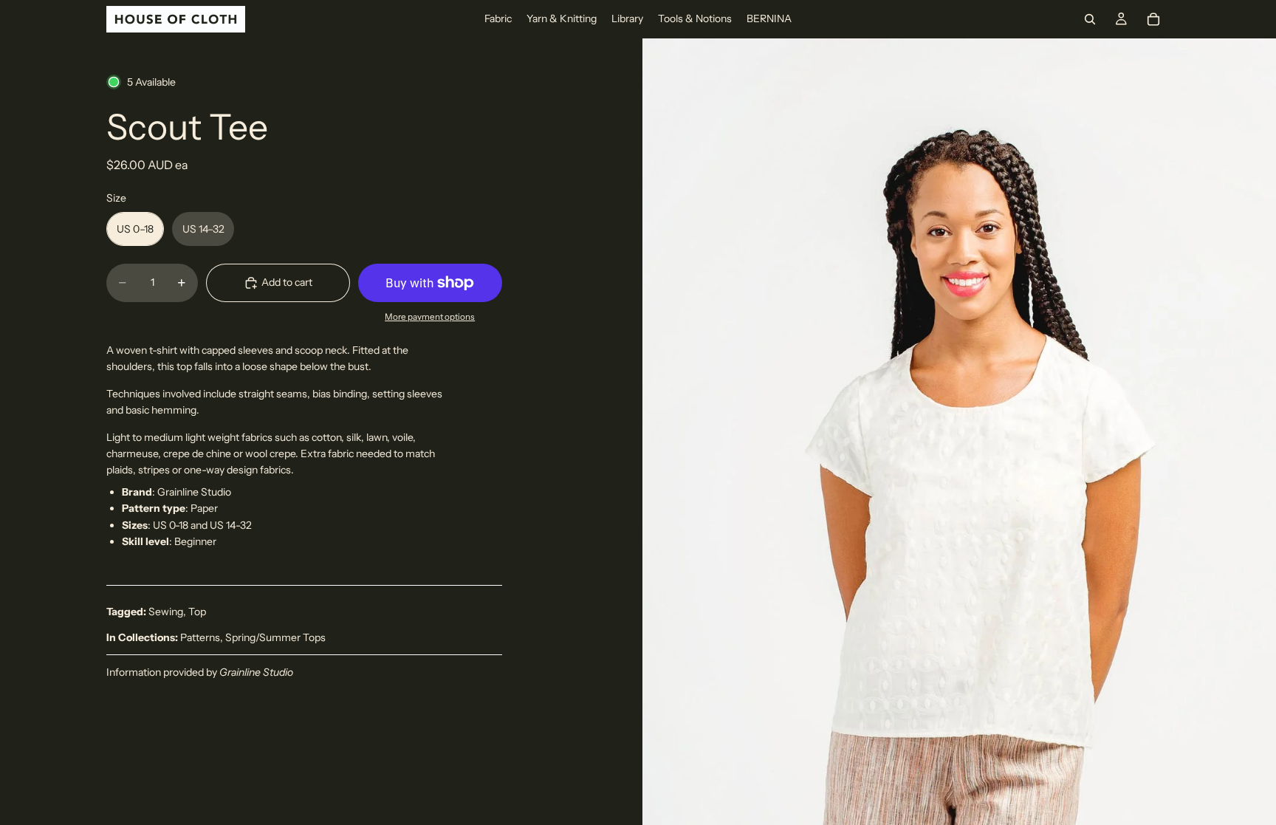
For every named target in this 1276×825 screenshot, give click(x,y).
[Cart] (1153, 19)
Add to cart (286, 282)
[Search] (1090, 19)
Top (197, 611)
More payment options (430, 317)
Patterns (200, 637)
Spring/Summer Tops (275, 637)
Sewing (165, 611)
